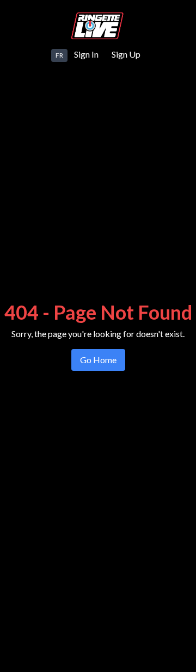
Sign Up (126, 54)
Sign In (86, 54)
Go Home (98, 359)
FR (59, 55)
